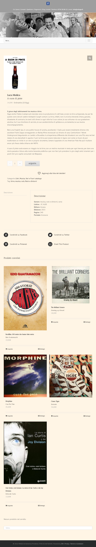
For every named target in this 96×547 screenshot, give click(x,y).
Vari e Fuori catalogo (34, 178)
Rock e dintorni (31, 181)
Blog (43, 9)
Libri (17, 178)
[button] (89, 58)
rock (22, 181)
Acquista (32, 163)
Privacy (67, 544)
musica (17, 181)
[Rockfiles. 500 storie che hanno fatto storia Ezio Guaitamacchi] (25, 298)
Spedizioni (30, 9)
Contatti (23, 9)
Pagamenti (37, 9)
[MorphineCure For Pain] (25, 376)
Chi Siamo (16, 9)
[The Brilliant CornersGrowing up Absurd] (70, 284)
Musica (22, 178)
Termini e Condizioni (76, 544)
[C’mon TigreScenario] (70, 376)
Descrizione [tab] (8, 192)
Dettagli (42, 349)
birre (12, 181)
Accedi (48, 9)
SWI (62, 544)
